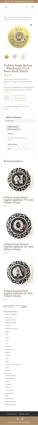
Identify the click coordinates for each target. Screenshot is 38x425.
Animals (7, 326)
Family (7, 337)
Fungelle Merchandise (10, 314)
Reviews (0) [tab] (9, 121)
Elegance (8, 332)
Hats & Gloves (9, 398)
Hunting (19, 17)
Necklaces (8, 384)
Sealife (7, 361)
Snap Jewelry (7, 373)
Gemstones (8, 346)
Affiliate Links (23, 414)
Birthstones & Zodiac (11, 329)
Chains (7, 381)
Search (24, 306)
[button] (31, 25)
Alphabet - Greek (10, 320)
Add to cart (18, 98)
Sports (7, 367)
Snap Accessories (9, 393)
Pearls (7, 358)
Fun (6, 343)
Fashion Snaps (12, 17)
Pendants (8, 387)
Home (5, 17)
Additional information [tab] (13, 117)
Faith (6, 335)
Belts (6, 395)
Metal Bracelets (10, 378)
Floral (7, 340)
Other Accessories (10, 404)
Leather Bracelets (10, 375)
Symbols (7, 370)
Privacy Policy (12, 414)
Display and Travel (10, 401)
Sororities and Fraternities (13, 364)
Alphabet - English (10, 323)
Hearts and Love (10, 349)
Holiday (7, 352)
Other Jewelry (9, 390)
